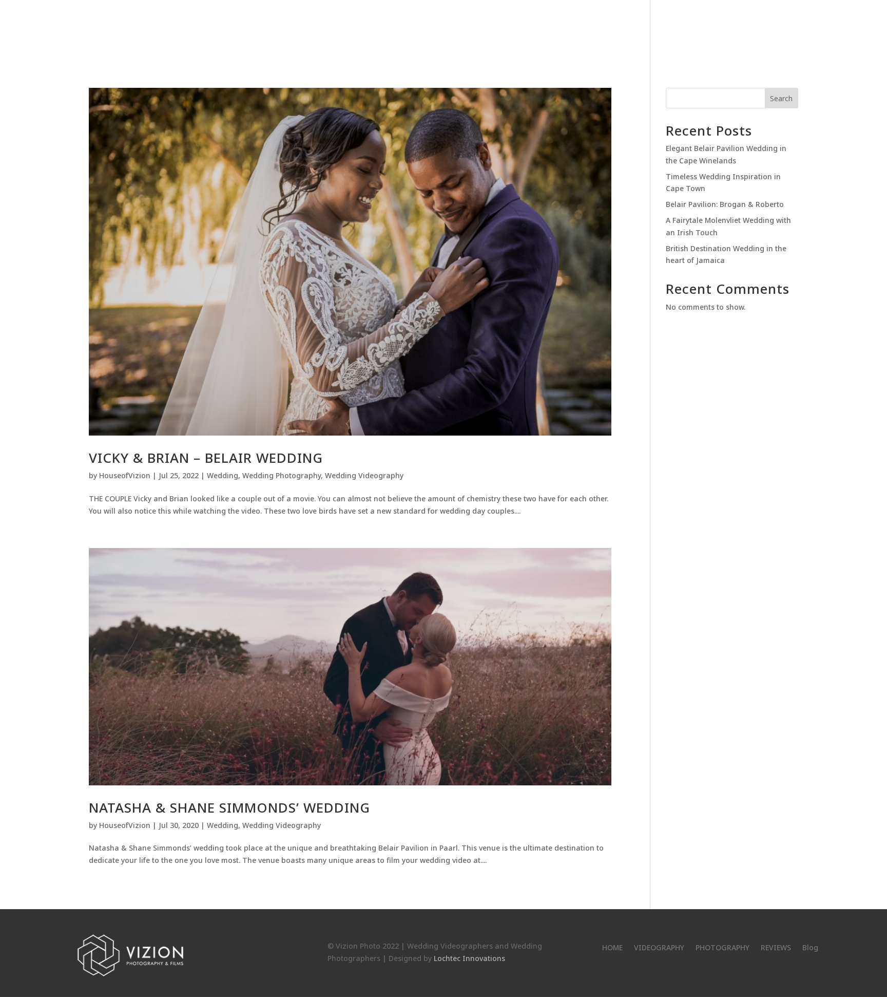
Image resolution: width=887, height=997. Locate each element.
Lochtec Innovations (469, 958)
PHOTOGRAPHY (691, 31)
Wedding (222, 475)
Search (781, 98)
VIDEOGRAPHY (623, 31)
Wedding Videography (364, 475)
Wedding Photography (281, 475)
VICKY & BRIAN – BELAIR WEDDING (206, 457)
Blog (788, 31)
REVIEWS (749, 31)
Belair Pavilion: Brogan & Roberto (725, 204)
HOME (573, 31)
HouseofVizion (124, 475)
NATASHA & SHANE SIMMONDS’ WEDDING (229, 807)
